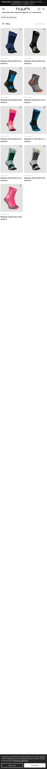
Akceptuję (35, 765)
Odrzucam (12, 765)
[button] (22, 3)
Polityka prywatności (20, 761)
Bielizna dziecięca (8, 17)
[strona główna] (23, 9)
